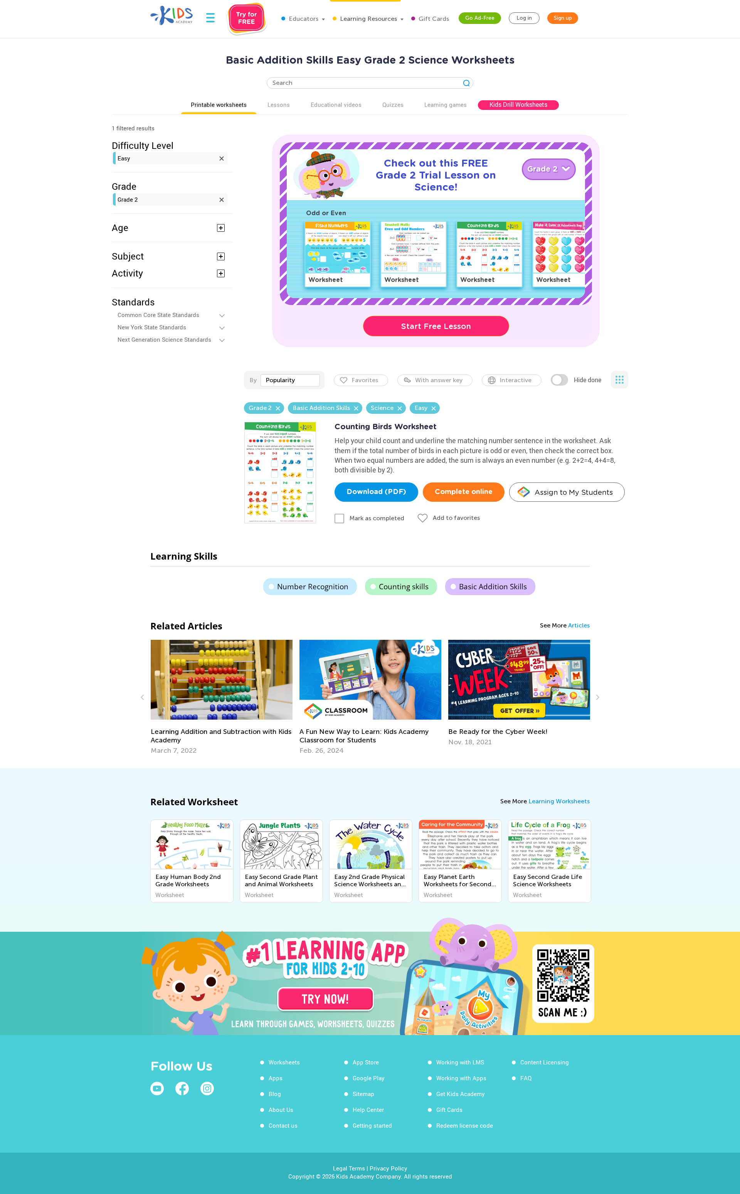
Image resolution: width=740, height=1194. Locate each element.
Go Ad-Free (479, 18)
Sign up (563, 18)
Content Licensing (544, 1062)
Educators (302, 18)
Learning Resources (367, 18)
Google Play (369, 1078)
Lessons (278, 104)
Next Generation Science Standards (164, 339)
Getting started (372, 1125)
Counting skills (404, 587)
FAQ (525, 1078)
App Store (366, 1062)
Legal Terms (349, 1168)
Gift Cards (433, 18)
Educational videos (336, 104)
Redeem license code (464, 1125)
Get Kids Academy (460, 1094)
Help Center (368, 1109)
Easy (124, 158)
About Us (281, 1109)
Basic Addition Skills (493, 587)
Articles (579, 625)
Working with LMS (460, 1062)
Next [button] (596, 697)
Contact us (283, 1125)
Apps (276, 1078)
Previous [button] (143, 697)
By (253, 380)
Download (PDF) (376, 492)
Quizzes (393, 104)
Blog (275, 1094)
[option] (222, 697)
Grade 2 (128, 199)
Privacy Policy (388, 1168)
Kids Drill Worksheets (518, 104)
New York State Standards (152, 327)
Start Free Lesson (436, 326)
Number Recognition (312, 587)
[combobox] (290, 380)
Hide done (587, 380)
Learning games (445, 104)
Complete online (464, 492)
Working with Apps (461, 1078)
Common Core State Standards (158, 315)
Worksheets (284, 1062)
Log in (524, 18)
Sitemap (363, 1094)
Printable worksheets (219, 104)
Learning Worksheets (559, 801)
